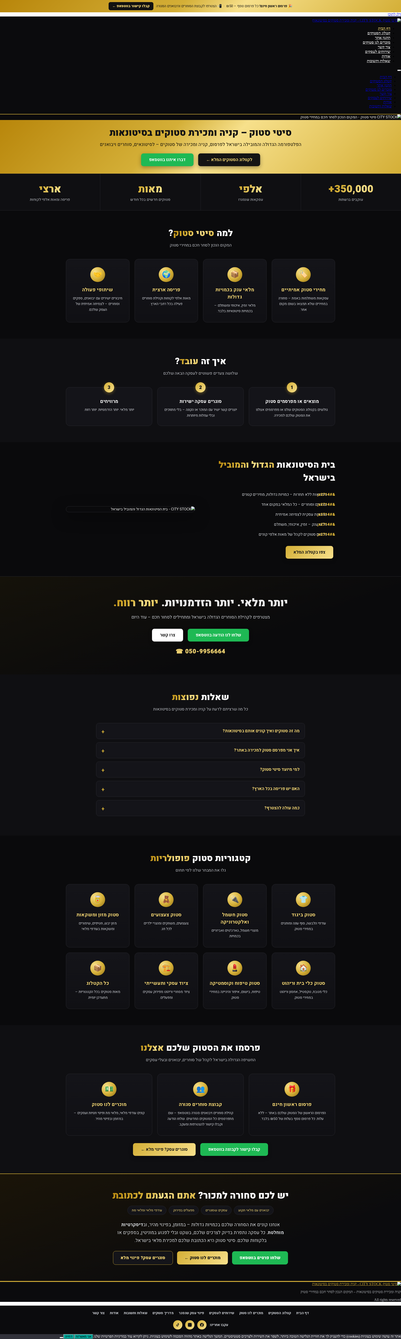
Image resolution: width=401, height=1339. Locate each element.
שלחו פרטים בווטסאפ (260, 1258)
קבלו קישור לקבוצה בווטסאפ (234, 1149)
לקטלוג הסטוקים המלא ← (229, 160)
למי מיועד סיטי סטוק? (280, 769)
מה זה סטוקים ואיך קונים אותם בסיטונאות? (261, 731)
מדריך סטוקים (163, 1313)
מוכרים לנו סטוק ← (202, 1258)
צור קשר (384, 47)
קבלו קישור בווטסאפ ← (131, 6)
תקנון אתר (382, 38)
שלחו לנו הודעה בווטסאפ (218, 635)
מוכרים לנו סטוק (251, 1313)
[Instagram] (189, 1324)
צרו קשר (167, 635)
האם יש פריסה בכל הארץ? (276, 789)
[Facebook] (202, 1324)
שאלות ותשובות (378, 61)
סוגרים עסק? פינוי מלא (143, 1258)
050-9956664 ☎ (200, 651)
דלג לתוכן (394, 14)
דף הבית (384, 28)
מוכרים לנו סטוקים (376, 42)
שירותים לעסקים (377, 51)
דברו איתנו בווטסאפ (167, 160)
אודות (386, 56)
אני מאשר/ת (83, 1336)
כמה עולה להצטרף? (282, 808)
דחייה (68, 1336)
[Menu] (399, 70)
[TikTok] (177, 1324)
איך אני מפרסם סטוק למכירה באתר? (267, 750)
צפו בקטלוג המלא (309, 552)
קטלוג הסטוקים (378, 33)
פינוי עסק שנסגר (191, 1313)
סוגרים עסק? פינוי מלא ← (164, 1149)
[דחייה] (61, 1337)
